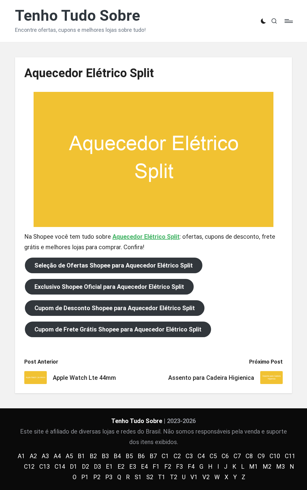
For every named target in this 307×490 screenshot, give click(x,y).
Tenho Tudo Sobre (77, 16)
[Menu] (288, 21)
